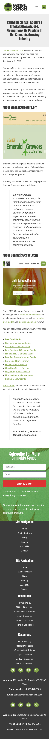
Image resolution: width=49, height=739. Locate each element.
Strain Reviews (25, 533)
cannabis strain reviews (31, 315)
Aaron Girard (9, 386)
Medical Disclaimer (24, 620)
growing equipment (27, 322)
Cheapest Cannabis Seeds (17, 346)
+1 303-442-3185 (33, 689)
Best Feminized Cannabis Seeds (20, 350)
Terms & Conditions (24, 625)
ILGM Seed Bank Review (17, 361)
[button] (36, 7)
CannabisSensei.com (13, 50)
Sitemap (24, 542)
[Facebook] (12, 704)
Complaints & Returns (24, 612)
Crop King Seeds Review (17, 368)
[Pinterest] (36, 704)
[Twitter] (20, 704)
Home (24, 529)
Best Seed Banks (13, 339)
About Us (24, 546)
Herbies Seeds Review (16, 364)
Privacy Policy (24, 603)
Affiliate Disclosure (24, 607)
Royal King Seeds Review (17, 372)
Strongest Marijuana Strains (18, 343)
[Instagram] (28, 704)
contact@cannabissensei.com (28, 695)
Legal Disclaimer (24, 616)
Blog (24, 537)
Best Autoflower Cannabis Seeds (20, 357)
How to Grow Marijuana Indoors (19, 375)
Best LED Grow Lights (15, 379)
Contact (24, 551)
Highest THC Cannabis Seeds (19, 354)
